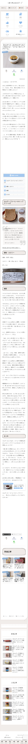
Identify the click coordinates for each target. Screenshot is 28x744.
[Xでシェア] (5, 496)
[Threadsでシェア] (11, 500)
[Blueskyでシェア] (17, 496)
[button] (25, 406)
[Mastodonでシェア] (11, 496)
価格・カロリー (10, 186)
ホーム (7, 735)
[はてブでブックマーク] (17, 500)
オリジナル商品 (7, 534)
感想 (7, 190)
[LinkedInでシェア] (14, 504)
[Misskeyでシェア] (23, 496)
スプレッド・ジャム (17, 534)
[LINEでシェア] (23, 500)
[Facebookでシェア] (5, 500)
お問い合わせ (7, 737)
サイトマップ (21, 735)
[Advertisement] (14, 156)
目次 (13, 175)
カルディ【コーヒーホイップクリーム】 (13, 181)
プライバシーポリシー (20, 737)
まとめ (8, 194)
